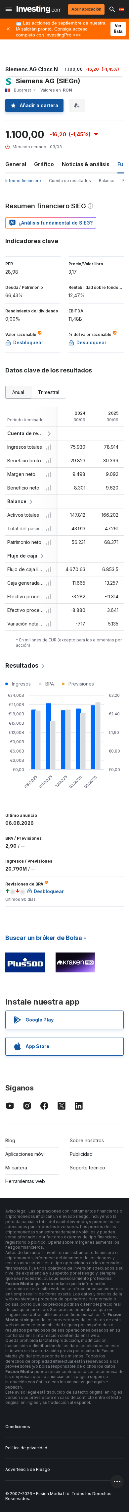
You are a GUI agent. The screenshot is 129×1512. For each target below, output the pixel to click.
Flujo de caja (22, 556)
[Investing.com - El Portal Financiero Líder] (39, 9)
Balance (106, 180)
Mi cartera (16, 1167)
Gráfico (44, 164)
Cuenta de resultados (70, 180)
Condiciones (17, 1426)
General (15, 164)
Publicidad (81, 1154)
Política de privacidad (26, 1447)
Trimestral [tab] (48, 392)
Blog (10, 1140)
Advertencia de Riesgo (27, 1469)
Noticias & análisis (85, 164)
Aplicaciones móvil (25, 1154)
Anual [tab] (18, 392)
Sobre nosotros (87, 1140)
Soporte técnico (87, 1167)
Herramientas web (25, 1181)
